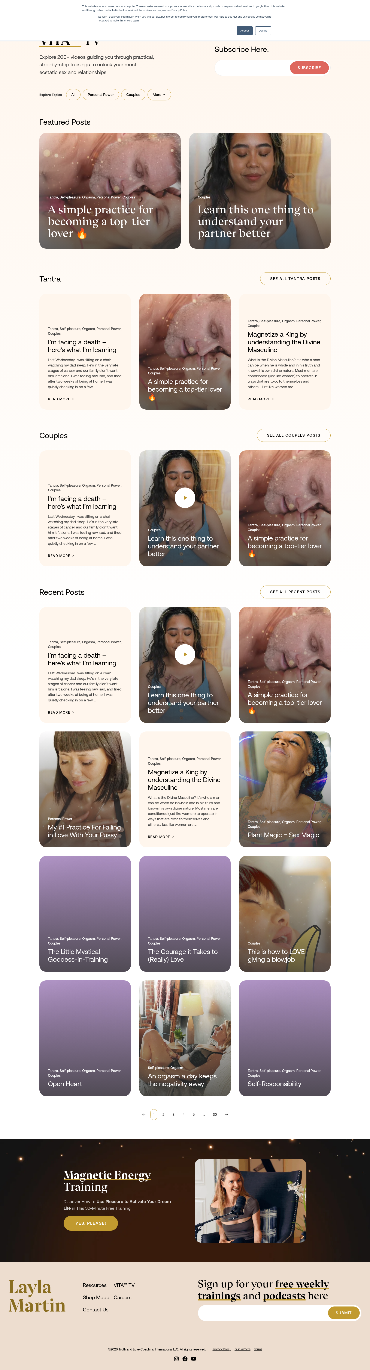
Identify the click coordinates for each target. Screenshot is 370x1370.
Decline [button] (263, 30)
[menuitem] (176, 1358)
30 (215, 1114)
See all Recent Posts (295, 592)
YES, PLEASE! (90, 1223)
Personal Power (101, 94)
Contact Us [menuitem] (96, 1309)
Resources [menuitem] (95, 1285)
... (204, 1114)
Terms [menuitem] (258, 1349)
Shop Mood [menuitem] (96, 1297)
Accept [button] (244, 30)
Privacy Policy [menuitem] (222, 1349)
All (73, 94)
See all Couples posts (294, 435)
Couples (133, 94)
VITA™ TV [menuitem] (124, 1285)
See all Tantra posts (295, 278)
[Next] (225, 1114)
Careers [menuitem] (122, 1297)
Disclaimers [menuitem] (243, 1349)
